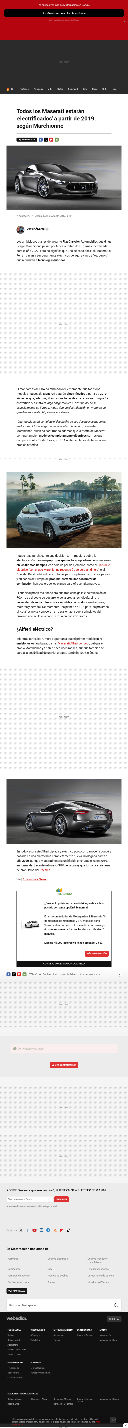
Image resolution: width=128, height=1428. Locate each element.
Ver (65, 1065)
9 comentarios (28, 139)
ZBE (50, 89)
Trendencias (13, 1368)
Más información (97, 953)
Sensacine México (62, 1399)
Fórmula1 (13, 1258)
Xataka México (15, 1399)
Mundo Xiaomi (14, 1354)
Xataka (11, 1335)
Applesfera (13, 1345)
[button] (37, 229)
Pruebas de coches (98, 1269)
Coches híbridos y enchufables (60, 974)
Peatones (24, 89)
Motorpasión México (109, 1399)
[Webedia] (16, 1318)
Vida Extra (35, 1340)
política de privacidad (47, 1206)
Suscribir (61, 1199)
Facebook (41, 140)
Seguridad (73, 89)
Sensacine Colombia (63, 1404)
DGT (12, 89)
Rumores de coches (19, 1275)
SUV (50, 1269)
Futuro (51, 1282)
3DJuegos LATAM (38, 1399)
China (95, 89)
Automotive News (34, 879)
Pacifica (45, 870)
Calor (84, 89)
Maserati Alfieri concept (73, 643)
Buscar (116, 1305)
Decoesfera (13, 1373)
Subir (112, 1319)
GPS (104, 89)
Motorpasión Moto (108, 1340)
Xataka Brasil (14, 1404)
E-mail (57, 140)
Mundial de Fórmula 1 (100, 1282)
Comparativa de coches (101, 1275)
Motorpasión (105, 1335)
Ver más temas (16, 1291)
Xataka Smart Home (17, 1349)
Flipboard (51, 140)
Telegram (48, 1229)
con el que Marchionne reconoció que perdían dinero (64, 569)
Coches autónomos (19, 1282)
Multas (60, 89)
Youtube (34, 1229)
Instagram (41, 1229)
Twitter (46, 140)
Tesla (113, 89)
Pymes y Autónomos (40, 1373)
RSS (55, 1229)
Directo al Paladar (84, 1335)
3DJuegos (35, 1335)
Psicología (38, 89)
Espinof (57, 1340)
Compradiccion (15, 1377)
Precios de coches (58, 1275)
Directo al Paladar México (84, 1400)
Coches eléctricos (90, 974)
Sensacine (59, 1335)
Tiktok (68, 1229)
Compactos (14, 1269)
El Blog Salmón (37, 1368)
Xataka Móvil (14, 1340)
